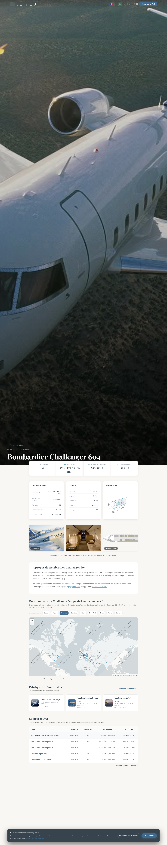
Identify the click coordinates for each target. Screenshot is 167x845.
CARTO (135, 675)
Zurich (118, 613)
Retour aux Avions (16, 445)
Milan (83, 613)
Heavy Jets (11, 450)
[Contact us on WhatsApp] (120, 4)
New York (92, 613)
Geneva (64, 613)
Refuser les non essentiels (128, 835)
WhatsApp (126, 780)
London (74, 613)
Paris (110, 613)
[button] (32, 620)
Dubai (46, 613)
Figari (55, 613)
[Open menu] (12, 4)
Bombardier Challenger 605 (83, 555)
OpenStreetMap (126, 675)
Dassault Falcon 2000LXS (41, 760)
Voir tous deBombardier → (127, 689)
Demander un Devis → (102, 780)
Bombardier (25, 450)
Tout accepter (149, 835)
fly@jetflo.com (74, 587)
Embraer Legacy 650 (39, 754)
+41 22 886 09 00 (132, 4)
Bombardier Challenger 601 (107, 555)
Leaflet (116, 675)
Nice (102, 613)
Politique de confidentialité (34, 838)
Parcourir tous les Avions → (127, 765)
